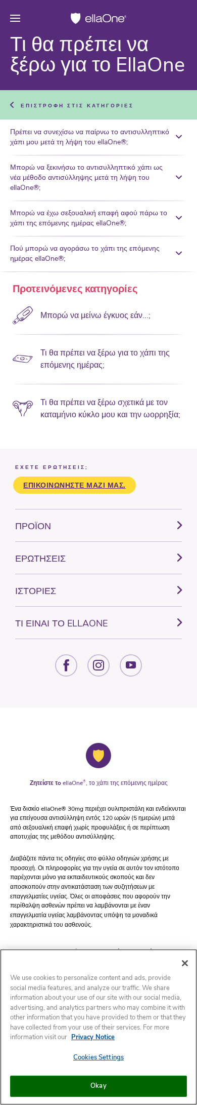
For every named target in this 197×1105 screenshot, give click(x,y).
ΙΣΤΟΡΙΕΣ (35, 591)
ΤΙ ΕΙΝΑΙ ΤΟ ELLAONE (61, 623)
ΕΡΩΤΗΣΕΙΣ (40, 558)
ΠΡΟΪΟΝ (33, 526)
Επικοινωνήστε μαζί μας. (74, 485)
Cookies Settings (98, 1057)
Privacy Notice (93, 1037)
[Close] (185, 963)
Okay (98, 1085)
